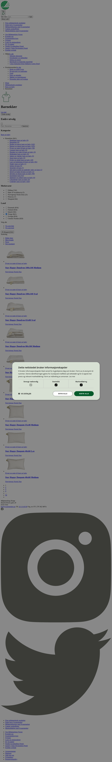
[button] (24, 393)
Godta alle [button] (84, 394)
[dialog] (56, 381)
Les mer (72, 376)
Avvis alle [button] (62, 394)
